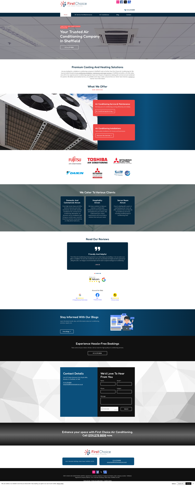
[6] (100, 273)
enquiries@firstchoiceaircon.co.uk (73, 384)
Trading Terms (108, 480)
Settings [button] (174, 483)
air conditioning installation (84, 73)
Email (118, 380)
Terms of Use (86, 480)
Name (102, 380)
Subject (119, 388)
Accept (188, 483)
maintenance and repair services (102, 73)
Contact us (131, 77)
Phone (102, 388)
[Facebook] (121, 1)
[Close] (193, 483)
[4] (97, 273)
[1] (94, 273)
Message (103, 396)
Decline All (180, 483)
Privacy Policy (60, 483)
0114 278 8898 (67, 382)
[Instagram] (117, 1)
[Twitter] (125, 1)
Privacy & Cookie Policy (97, 480)
